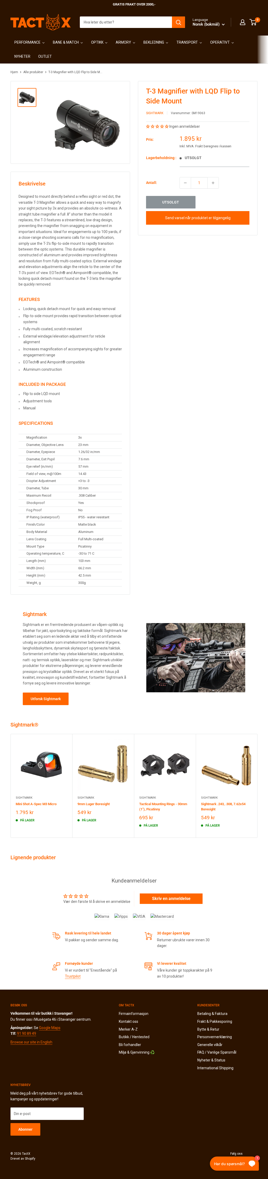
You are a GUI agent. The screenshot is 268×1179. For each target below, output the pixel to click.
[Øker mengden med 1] (213, 182)
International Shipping (215, 1068)
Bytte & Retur (208, 1029)
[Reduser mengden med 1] (185, 182)
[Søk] (178, 22)
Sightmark (154, 113)
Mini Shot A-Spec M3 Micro (36, 804)
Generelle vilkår (209, 1045)
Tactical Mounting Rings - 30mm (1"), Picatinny (163, 806)
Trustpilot (73, 976)
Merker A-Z (128, 1029)
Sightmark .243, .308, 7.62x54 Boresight (223, 806)
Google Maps (49, 1028)
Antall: (151, 183)
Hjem (14, 72)
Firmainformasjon (133, 1014)
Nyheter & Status (211, 1060)
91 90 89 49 (26, 1033)
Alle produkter (33, 72)
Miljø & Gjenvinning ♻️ (137, 1052)
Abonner (25, 1129)
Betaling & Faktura (212, 1014)
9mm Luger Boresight (93, 804)
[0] (253, 22)
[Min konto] (242, 22)
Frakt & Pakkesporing (214, 1021)
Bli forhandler (130, 1045)
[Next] (257, 785)
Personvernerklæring (214, 1037)
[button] (157, 126)
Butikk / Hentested (134, 1037)
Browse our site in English (31, 1042)
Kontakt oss (128, 1021)
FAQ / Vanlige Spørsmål (216, 1052)
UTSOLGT (170, 202)
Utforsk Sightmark (46, 699)
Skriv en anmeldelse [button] (171, 898)
